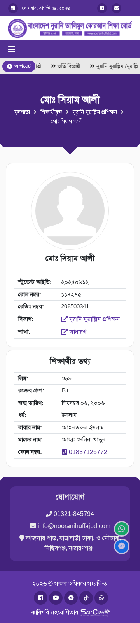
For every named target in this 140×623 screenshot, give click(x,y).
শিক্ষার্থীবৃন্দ (51, 112)
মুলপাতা (22, 112)
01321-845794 (74, 514)
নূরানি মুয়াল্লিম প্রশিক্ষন (95, 112)
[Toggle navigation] (11, 49)
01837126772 (88, 452)
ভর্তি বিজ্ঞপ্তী (68, 66)
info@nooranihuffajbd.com (74, 526)
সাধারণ (77, 332)
